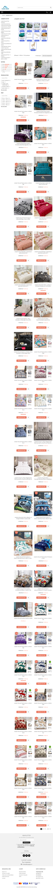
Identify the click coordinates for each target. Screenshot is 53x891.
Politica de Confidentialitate (7, 875)
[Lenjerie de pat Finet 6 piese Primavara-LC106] (43, 543)
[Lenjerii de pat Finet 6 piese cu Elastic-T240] (43, 695)
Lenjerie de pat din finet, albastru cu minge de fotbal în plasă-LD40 (23, 518)
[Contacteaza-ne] (47, 12)
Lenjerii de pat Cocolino (6, 33)
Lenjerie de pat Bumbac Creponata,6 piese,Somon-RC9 (23, 252)
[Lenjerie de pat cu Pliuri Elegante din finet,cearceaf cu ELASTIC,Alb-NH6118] (23, 466)
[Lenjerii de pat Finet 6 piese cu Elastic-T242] (23, 69)
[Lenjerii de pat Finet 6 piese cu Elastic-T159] (43, 667)
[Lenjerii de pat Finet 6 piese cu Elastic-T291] (43, 133)
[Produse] (2, 13)
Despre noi (4, 871)
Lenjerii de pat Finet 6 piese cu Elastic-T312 (23, 409)
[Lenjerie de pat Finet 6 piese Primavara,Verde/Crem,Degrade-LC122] (43, 101)
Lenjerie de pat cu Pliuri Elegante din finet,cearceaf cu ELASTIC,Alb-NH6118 (23, 478)
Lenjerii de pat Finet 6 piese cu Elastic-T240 (43, 703)
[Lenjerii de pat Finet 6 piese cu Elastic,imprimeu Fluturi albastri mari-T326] (43, 503)
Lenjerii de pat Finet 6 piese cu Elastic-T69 (23, 817)
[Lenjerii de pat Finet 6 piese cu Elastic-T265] (23, 101)
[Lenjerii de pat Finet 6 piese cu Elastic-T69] (23, 808)
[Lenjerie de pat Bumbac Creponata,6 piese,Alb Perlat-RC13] (23, 274)
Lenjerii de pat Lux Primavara (5, 36)
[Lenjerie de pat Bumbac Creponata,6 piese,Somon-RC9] (23, 240)
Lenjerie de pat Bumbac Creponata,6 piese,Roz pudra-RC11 (43, 252)
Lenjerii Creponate (5, 47)
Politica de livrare (5, 876)
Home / (4, 15)
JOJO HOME (4, 88)
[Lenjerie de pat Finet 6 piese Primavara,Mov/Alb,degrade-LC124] (23, 133)
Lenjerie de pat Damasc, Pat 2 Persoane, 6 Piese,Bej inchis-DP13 (23, 319)
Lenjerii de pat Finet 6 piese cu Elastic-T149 (23, 675)
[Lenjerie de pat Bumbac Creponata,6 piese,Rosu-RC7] (43, 206)
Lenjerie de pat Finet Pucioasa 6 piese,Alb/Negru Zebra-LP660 (23, 218)
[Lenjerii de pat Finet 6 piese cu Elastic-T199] (23, 751)
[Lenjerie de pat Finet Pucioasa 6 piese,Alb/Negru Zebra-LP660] (23, 206)
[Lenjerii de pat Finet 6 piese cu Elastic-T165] (43, 780)
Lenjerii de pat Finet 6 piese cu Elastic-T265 (23, 112)
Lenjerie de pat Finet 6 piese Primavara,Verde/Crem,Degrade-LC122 (43, 112)
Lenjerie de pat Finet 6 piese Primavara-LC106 (43, 557)
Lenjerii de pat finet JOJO (6, 25)
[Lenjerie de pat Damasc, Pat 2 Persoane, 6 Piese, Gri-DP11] (43, 69)
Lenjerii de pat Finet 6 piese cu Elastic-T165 (43, 789)
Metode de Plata (22, 871)
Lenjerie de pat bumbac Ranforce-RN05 (23, 618)
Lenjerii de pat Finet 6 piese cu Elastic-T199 (23, 760)
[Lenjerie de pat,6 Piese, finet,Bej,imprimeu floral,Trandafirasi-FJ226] (43, 465)
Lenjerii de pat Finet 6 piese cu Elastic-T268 (23, 381)
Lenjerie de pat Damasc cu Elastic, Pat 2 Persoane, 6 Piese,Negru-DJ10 (23, 352)
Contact (3, 878)
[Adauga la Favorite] (28, 88)
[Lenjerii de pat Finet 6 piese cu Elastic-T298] (43, 341)
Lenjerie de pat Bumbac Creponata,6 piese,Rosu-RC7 (43, 218)
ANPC (20, 876)
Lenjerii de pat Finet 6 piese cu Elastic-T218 (23, 732)
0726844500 (27, 862)
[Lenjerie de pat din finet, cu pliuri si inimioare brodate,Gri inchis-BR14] (43, 274)
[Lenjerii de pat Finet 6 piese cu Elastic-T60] (23, 638)
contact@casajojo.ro (27, 864)
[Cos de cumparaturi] (50, 12)
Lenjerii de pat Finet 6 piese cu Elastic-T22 (43, 732)
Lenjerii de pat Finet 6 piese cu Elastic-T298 (43, 352)
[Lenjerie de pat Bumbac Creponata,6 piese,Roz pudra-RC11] (43, 241)
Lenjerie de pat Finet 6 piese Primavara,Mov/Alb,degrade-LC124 (23, 144)
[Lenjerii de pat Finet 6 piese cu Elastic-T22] (43, 723)
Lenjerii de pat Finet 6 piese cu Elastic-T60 (23, 647)
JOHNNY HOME (5, 86)
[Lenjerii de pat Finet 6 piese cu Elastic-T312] (23, 400)
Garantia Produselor (23, 875)
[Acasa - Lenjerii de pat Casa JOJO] (8, 7)
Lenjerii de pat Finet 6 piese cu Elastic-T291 (43, 144)
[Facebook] (24, 855)
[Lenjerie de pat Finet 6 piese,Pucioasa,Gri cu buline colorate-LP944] (43, 578)
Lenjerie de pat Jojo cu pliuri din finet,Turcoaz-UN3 (43, 183)
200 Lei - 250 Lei (5, 103)
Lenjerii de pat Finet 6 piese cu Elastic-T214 (43, 381)
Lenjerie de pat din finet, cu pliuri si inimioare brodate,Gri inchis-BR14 (43, 285)
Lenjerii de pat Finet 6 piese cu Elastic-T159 (43, 675)
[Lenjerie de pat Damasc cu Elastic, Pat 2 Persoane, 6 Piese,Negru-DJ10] (23, 341)
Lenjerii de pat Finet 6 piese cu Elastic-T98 (23, 183)
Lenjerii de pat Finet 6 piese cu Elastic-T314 (43, 409)
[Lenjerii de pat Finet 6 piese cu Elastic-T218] (23, 723)
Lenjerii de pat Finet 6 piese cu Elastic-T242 (23, 80)
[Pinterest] (26, 855)
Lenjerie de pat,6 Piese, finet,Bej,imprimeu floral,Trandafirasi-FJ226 (43, 478)
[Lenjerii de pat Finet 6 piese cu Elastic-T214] (43, 372)
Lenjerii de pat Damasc (5, 24)
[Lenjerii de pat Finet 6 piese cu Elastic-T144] (43, 808)
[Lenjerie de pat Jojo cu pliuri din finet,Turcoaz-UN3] (43, 169)
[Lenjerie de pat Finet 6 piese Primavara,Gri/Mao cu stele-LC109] (23, 578)
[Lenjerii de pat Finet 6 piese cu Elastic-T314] (43, 400)
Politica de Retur (22, 873)
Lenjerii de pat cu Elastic (6, 27)
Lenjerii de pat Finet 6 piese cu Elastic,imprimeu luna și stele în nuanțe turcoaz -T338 (23, 557)
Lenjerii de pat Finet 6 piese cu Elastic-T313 (23, 442)
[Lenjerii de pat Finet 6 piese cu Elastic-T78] (43, 609)
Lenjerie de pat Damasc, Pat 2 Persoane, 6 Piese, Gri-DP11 (43, 80)
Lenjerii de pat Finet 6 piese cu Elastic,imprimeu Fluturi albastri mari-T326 (43, 518)
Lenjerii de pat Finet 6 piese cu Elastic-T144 (43, 817)
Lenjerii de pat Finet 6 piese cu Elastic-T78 (43, 619)
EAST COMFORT (5, 80)
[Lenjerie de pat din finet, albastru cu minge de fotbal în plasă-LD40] (23, 503)
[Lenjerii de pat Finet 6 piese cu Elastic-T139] (23, 695)
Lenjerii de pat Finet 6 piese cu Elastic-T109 (43, 760)
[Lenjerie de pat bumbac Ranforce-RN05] (23, 609)
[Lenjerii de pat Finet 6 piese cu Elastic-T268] (23, 372)
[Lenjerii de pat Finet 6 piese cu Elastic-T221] (43, 638)
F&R (3, 82)
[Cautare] (50, 7)
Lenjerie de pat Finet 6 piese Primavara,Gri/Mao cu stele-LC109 (23, 589)
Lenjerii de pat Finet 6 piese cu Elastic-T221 (43, 647)
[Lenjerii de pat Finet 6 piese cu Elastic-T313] (23, 431)
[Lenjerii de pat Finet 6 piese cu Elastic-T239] (23, 780)
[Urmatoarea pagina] (50, 829)
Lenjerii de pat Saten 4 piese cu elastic (5, 58)
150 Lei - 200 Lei (5, 101)
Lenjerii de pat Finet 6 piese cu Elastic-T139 (23, 703)
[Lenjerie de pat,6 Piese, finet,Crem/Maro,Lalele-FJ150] (43, 307)
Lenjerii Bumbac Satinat (6, 46)
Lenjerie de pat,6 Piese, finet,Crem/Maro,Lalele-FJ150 (43, 319)
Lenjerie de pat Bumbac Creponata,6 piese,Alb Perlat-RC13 (23, 285)
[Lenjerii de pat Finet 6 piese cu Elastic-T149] (23, 667)
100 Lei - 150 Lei (5, 99)
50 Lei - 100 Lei (5, 98)
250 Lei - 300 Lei (5, 104)
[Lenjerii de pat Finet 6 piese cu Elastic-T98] (23, 169)
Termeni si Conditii (6, 873)
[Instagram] (29, 855)
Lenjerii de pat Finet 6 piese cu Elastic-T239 (23, 789)
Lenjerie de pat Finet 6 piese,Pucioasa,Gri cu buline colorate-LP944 (43, 589)
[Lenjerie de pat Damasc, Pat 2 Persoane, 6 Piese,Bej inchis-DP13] (23, 308)
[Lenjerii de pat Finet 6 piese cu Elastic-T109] (43, 751)
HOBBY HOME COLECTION (5, 84)
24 (48, 829)
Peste (3, 64)
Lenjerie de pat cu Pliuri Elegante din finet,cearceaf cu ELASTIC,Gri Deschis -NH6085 (43, 442)
